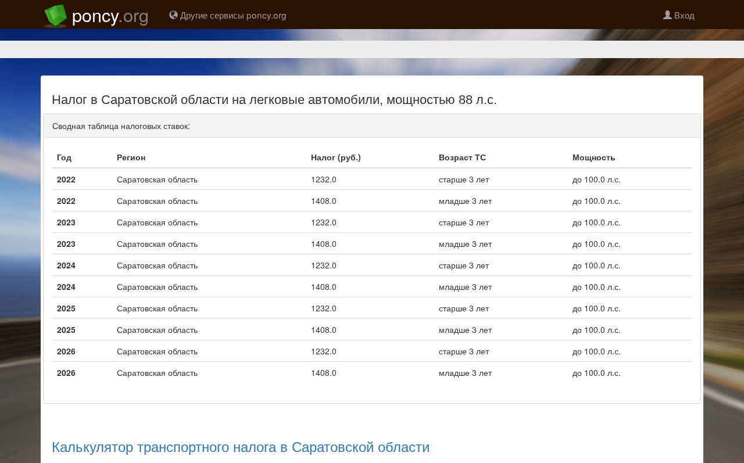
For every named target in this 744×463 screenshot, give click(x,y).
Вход (683, 14)
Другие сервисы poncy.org (232, 14)
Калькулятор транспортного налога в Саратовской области (241, 446)
